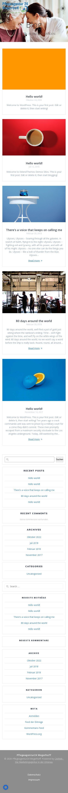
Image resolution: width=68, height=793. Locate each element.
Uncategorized (34, 573)
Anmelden (34, 715)
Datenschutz (34, 774)
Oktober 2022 (34, 536)
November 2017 (34, 554)
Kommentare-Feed (34, 727)
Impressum (34, 779)
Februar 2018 (34, 548)
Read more (34, 260)
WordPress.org (34, 733)
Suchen (59, 459)
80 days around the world (34, 321)
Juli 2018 (34, 542)
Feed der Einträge (34, 721)
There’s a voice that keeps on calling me (34, 230)
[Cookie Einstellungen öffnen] (5, 788)
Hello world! (34, 96)
